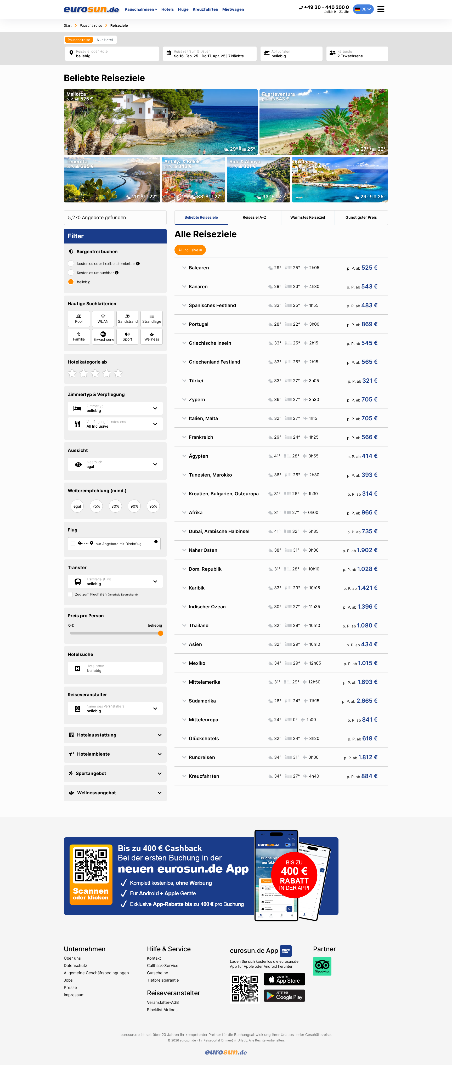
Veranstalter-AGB (163, 1002)
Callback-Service (162, 965)
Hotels (167, 9)
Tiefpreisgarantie (163, 980)
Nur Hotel (105, 40)
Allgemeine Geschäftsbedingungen (96, 972)
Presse (70, 987)
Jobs (68, 980)
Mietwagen (233, 9)
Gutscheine (157, 972)
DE (363, 9)
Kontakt (154, 958)
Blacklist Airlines (162, 1009)
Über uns (72, 958)
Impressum (74, 994)
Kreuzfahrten (205, 9)
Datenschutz (75, 965)
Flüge (183, 9)
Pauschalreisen (140, 9)
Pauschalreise (79, 40)
